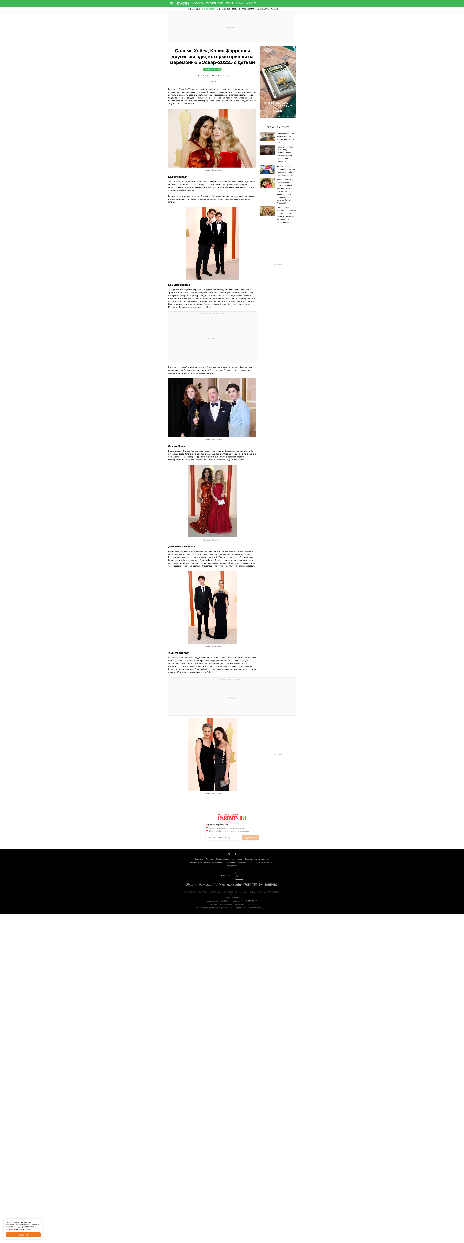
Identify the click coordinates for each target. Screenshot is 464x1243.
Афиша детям (263, 9)
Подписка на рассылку (217, 824)
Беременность (214, 3)
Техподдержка (232, 866)
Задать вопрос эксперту (264, 862)
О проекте (199, 859)
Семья (229, 3)
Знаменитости (208, 9)
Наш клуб (250, 3)
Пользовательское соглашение (229, 859)
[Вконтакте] (229, 854)
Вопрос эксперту (247, 9)
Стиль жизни (193, 9)
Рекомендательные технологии (238, 862)
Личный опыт (223, 9)
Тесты (234, 9)
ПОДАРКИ (275, 9)
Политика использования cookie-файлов (206, 862)
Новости (198, 3)
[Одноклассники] (235, 854)
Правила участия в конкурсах (257, 859)
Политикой (214, 831)
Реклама (209, 859)
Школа (239, 3)
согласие (215, 828)
